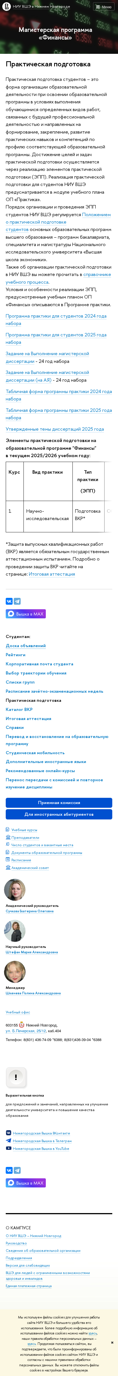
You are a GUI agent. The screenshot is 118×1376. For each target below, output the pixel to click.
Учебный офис (18, 1012)
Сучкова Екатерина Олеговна (30, 911)
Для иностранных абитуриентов (59, 814)
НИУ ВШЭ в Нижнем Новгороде (41, 6)
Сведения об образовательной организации (43, 1250)
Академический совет (30, 867)
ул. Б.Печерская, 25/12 (26, 1030)
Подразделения (19, 1258)
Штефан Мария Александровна (32, 952)
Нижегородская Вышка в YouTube (41, 1148)
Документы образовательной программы (46, 852)
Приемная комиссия (59, 802)
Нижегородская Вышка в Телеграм (42, 1140)
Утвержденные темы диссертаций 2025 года (55, 429)
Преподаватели (25, 837)
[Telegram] (17, 1170)
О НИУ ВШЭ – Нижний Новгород (33, 1235)
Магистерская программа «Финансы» (55, 33)
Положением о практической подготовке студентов (58, 222)
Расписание (21, 859)
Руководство (16, 1243)
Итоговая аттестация (52, 574)
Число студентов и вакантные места (42, 844)
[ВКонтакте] (9, 1170)
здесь (92, 1333)
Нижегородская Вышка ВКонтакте (41, 1133)
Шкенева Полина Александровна (33, 993)
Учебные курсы (24, 829)
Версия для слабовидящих (28, 1265)
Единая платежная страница (29, 1285)
